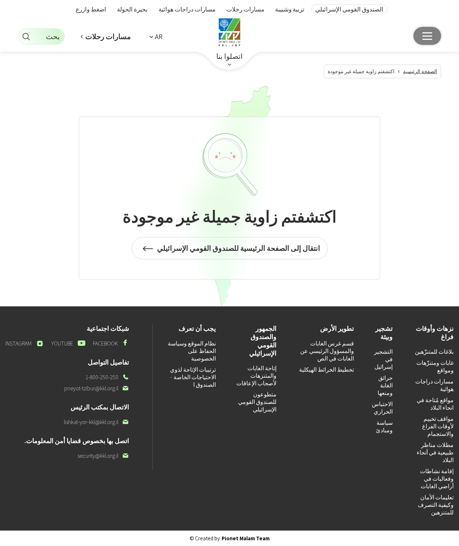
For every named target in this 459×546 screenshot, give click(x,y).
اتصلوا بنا (229, 56)
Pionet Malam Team (246, 538)
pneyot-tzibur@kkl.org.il (96, 388)
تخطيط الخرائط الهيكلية (326, 369)
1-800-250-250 (107, 377)
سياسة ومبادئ (384, 426)
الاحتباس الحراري (382, 407)
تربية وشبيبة (289, 9)
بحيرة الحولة (132, 9)
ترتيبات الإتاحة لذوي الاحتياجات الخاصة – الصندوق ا (193, 377)
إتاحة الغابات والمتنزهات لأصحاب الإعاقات (256, 375)
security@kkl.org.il (103, 456)
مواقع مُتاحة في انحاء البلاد (435, 403)
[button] (156, 36)
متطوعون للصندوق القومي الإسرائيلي (257, 402)
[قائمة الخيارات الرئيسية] (427, 36)
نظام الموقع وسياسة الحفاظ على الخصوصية (192, 351)
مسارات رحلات (245, 9)
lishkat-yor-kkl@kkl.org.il (96, 422)
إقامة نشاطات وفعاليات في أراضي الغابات (437, 478)
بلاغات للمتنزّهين (434, 352)
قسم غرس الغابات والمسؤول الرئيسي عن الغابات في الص (327, 351)
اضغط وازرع (91, 9)
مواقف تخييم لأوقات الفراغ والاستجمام (438, 426)
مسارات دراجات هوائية (187, 9)
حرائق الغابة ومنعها (385, 385)
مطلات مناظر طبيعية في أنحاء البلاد (435, 452)
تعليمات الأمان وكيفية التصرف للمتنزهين (436, 505)
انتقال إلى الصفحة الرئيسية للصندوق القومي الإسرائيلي (238, 251)
